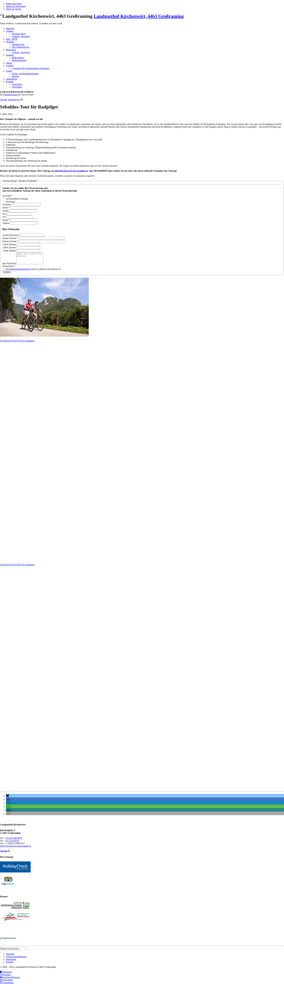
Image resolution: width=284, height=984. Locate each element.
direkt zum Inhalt (14, 3)
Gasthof (9, 65)
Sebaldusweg (18, 44)
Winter (9, 63)
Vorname (7, 204)
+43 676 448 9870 (13, 838)
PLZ (4, 214)
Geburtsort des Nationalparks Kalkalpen (30, 68)
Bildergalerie (18, 57)
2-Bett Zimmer (9, 247)
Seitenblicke (11, 79)
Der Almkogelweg (20, 47)
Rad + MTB (11, 39)
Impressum (11, 959)
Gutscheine (17, 84)
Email (6, 220)
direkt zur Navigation (16, 6)
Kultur (9, 71)
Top (277, 977)
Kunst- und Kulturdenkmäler (25, 73)
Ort (4, 217)
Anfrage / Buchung (21, 36)
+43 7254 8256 (12, 840)
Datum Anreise (10, 238)
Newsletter (17, 87)
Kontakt (9, 81)
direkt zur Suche (13, 9)
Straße (5, 210)
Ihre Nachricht (9, 263)
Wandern (10, 41)
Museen (15, 76)
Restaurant (11, 49)
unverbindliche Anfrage (16, 198)
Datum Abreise (10, 241)
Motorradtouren (19, 60)
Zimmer (9, 31)
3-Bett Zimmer (9, 250)
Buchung (10, 201)
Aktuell (3, 99)
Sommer (10, 55)
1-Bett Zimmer (9, 244)
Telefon (6, 223)
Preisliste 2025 (18, 33)
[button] (7, 796)
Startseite (10, 28)
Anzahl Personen (11, 235)
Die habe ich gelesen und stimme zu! (33, 269)
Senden (7, 272)
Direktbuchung (10, 94)
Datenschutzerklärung (20, 269)
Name (6, 207)
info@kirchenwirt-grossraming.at (71, 171)
